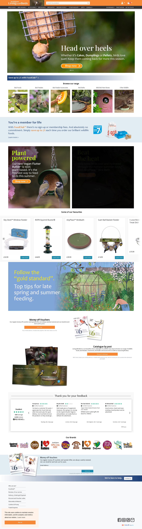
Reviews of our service (15, 492)
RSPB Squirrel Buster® (45, 220)
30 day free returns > (18, 78)
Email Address (44, 465)
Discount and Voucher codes (17, 498)
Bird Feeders (22, 7)
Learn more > (13, 137)
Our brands (110, 7)
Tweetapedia (120, 7)
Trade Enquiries (13, 507)
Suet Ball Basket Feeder (108, 220)
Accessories (32, 7)
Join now (39, 327)
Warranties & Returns (15, 501)
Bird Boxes (41, 7)
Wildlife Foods (61, 7)
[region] (79, 413)
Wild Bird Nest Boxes (103, 88)
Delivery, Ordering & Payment (17, 495)
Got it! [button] (20, 522)
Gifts (82, 7)
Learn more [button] (21, 517)
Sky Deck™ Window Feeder (15, 220)
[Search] (88, 3)
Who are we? (12, 486)
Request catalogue (102, 354)
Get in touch (129, 7)
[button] (28, 413)
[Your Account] (123, 2)
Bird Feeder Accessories (60, 88)
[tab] (70, 70)
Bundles (89, 7)
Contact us (128, 478)
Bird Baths (50, 7)
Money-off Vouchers (48, 458)
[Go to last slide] (4, 239)
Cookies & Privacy (14, 504)
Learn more (24, 257)
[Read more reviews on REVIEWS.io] (19, 419)
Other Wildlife (73, 7)
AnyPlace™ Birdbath (75, 220)
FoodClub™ (12, 489)
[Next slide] (138, 239)
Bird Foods (11, 7)
